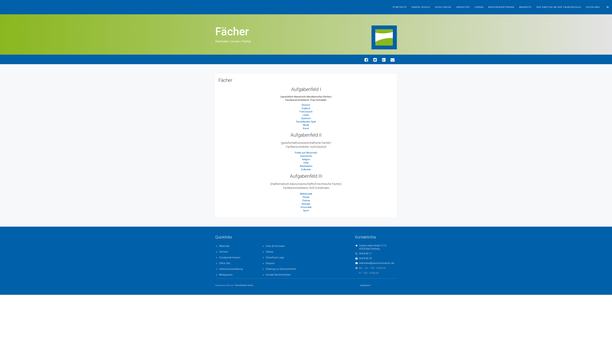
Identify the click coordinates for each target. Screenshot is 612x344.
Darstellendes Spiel (306, 121)
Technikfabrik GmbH (243, 285)
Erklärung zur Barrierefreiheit (281, 269)
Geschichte (306, 156)
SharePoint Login (275, 257)
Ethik (306, 162)
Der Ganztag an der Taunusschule (558, 7)
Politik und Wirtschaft (306, 152)
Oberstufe (463, 7)
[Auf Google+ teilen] (383, 59)
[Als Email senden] (392, 59)
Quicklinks (593, 7)
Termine (223, 251)
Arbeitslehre (306, 166)
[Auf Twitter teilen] (375, 59)
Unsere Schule (421, 7)
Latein (306, 115)
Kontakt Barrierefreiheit (278, 274)
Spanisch (306, 118)
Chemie (306, 200)
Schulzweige (443, 7)
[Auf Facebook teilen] (366, 59)
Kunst (306, 128)
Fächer (225, 80)
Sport (306, 210)
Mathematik (306, 193)
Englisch (306, 108)
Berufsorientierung (501, 7)
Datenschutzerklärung (231, 269)
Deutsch (306, 105)
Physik (306, 197)
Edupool (270, 263)
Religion (306, 159)
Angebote (525, 7)
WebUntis (224, 246)
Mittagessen (226, 274)
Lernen (479, 7)
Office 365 (224, 263)
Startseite (400, 7)
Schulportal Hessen (229, 257)
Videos (269, 251)
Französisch (306, 111)
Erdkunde (306, 169)
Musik (306, 125)
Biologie (306, 203)
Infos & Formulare (275, 246)
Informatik (306, 207)
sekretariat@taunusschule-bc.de (376, 263)
